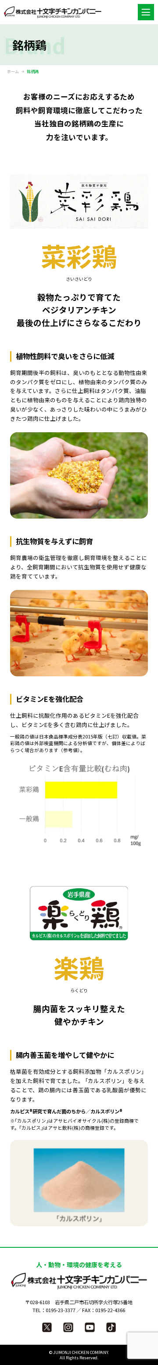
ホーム (13, 71)
